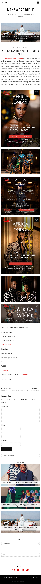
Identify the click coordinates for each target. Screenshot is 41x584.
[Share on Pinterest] (10, 379)
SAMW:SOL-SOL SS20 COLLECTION (10, 389)
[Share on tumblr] (12, 379)
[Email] (27, 569)
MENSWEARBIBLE (20, 9)
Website (4, 440)
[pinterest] (23, 569)
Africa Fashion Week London (12, 58)
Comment (5, 406)
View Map (4, 370)
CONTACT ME (34, 577)
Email (3, 433)
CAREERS (27, 579)
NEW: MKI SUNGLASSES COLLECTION (30, 389)
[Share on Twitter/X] (8, 379)
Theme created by (20, 581)
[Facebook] (2, 2)
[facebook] (18, 569)
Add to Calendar (6, 344)
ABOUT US (24, 577)
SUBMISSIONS (16, 579)
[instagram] (13, 569)
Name (3, 425)
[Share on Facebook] (6, 379)
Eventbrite (24, 374)
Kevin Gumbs (16, 47)
